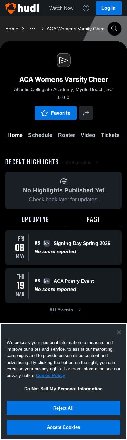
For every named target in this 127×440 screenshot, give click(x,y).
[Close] (118, 332)
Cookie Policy (50, 375)
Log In (108, 8)
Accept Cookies (63, 427)
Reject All (63, 408)
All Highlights (78, 162)
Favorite (61, 112)
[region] (63, 381)
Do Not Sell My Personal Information (63, 388)
